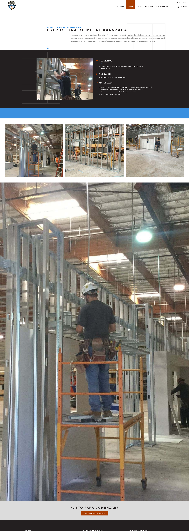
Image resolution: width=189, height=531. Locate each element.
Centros (139, 7)
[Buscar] (177, 7)
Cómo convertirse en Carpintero (94, 513)
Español (184, 2)
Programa (149, 7)
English (178, 2)
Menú (184, 7)
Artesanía (121, 7)
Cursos (130, 7)
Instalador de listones (74, 27)
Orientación (105, 64)
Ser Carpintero (162, 7)
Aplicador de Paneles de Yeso (56, 27)
